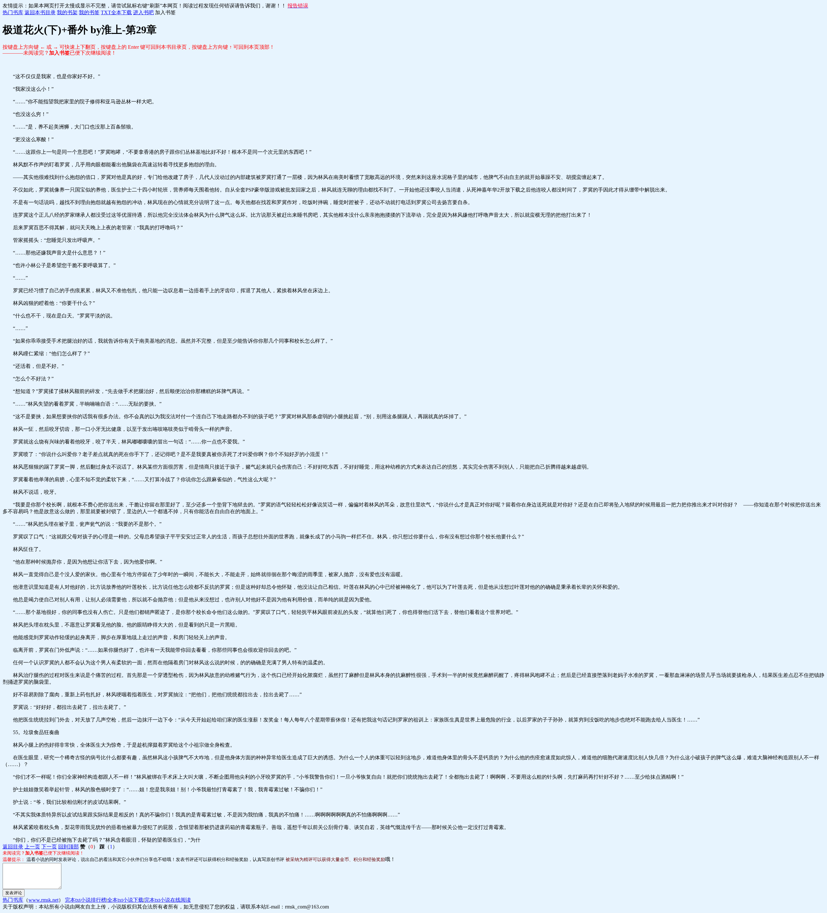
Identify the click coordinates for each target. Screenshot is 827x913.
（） (89, 846)
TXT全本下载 (116, 12)
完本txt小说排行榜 (85, 900)
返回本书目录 (40, 12)
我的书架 (67, 12)
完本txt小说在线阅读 (167, 900)
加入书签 (165, 12)
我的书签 (89, 12)
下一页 (49, 846)
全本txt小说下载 (125, 900)
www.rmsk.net (43, 900)
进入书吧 (143, 12)
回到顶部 (68, 846)
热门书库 (13, 12)
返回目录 (13, 846)
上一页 (32, 846)
